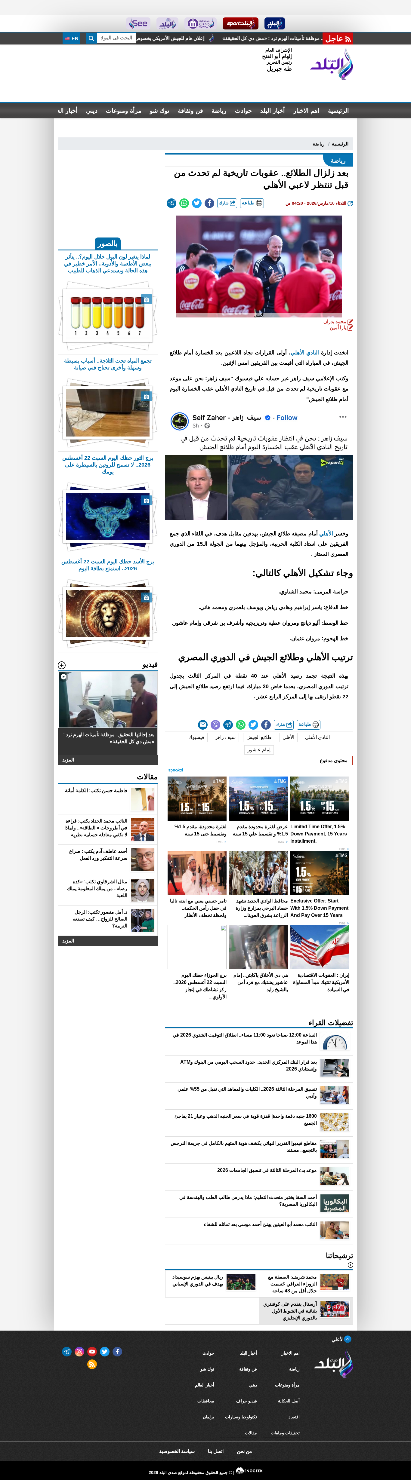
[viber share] (215, 725)
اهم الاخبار (306, 110)
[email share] (171, 203)
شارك (224, 203)
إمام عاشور (259, 749)
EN (74, 38)
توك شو (159, 110)
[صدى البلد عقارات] (167, 23)
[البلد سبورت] (240, 23)
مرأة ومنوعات (123, 110)
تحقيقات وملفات (285, 1432)
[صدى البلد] (331, 64)
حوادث (243, 110)
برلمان (208, 1416)
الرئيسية (338, 110)
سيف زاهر (225, 737)
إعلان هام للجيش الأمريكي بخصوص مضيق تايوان (260, 38)
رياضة (219, 110)
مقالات (251, 1432)
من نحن (244, 1451)
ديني (91, 110)
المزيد (68, 759)
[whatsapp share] (184, 203)
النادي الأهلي (305, 353)
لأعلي (338, 1339)
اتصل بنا (216, 1451)
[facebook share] (209, 203)
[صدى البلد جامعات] (200, 23)
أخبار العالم (64, 110)
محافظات (205, 1401)
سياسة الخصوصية (177, 1451)
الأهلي (326, 534)
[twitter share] (197, 203)
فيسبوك (196, 737)
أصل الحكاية (289, 1401)
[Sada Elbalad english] (138, 23)
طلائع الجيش (259, 737)
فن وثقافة (190, 110)
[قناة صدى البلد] (274, 23)
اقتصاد (294, 1416)
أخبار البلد (272, 110)
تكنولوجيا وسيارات (241, 1416)
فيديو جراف (246, 1401)
